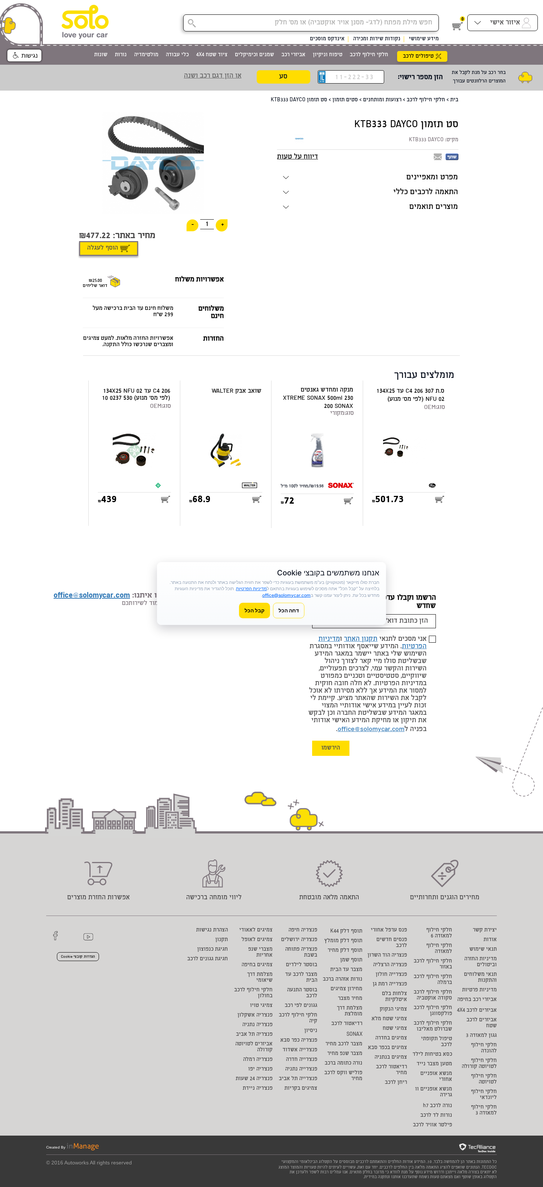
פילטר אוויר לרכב (432, 1125)
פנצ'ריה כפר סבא (298, 1041)
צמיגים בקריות (300, 1089)
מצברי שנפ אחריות (260, 952)
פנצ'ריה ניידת (258, 1089)
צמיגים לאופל (257, 940)
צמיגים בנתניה (391, 1058)
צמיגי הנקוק (393, 1009)
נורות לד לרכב (436, 1116)
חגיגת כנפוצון (212, 950)
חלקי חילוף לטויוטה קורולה (479, 1064)
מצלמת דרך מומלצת (349, 1011)
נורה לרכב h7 (437, 1106)
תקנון (221, 940)
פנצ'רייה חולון (391, 975)
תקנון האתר (361, 639)
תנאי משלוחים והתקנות (480, 978)
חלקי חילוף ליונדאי (484, 1095)
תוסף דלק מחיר (345, 951)
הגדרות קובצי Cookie (78, 957)
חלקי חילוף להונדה (484, 1048)
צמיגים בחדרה (391, 1038)
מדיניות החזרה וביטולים (480, 962)
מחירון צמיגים (346, 989)
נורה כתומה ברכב (343, 1063)
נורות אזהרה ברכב (342, 980)
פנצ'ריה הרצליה (390, 965)
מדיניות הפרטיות (251, 588)
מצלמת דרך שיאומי (260, 978)
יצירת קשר (485, 930)
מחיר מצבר (350, 999)
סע (283, 77)
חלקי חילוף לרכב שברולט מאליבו (433, 1026)
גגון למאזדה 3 (481, 1036)
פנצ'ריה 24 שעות (254, 1079)
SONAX (354, 1035)
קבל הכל (254, 610)
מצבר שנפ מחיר (344, 1054)
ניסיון (310, 1031)
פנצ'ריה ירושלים (299, 940)
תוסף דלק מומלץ (343, 941)
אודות (490, 940)
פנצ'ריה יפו (260, 1069)
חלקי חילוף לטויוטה (484, 1079)
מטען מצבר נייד (434, 1064)
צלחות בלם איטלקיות (394, 997)
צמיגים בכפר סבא (387, 1048)
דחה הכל (289, 610)
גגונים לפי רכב (301, 1006)
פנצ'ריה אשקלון (255, 1015)
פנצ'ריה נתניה (257, 1025)
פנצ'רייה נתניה (301, 1069)
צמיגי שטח (395, 1029)
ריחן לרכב (396, 1083)
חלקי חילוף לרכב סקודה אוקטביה (433, 995)
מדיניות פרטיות (479, 990)
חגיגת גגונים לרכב (207, 959)
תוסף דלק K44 (346, 931)
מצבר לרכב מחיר (343, 1044)
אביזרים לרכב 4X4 (477, 1011)
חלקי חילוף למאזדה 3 (484, 1110)
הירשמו (330, 748)
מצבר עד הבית (346, 970)
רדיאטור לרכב (346, 1024)
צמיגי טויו (261, 1006)
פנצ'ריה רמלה (258, 1060)
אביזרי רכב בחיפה (477, 1000)
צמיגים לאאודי (256, 930)
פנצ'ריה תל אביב (254, 1035)
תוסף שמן (351, 960)
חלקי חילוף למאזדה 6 (439, 933)
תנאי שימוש (483, 950)
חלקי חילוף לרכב (426, 100)
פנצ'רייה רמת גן (390, 984)
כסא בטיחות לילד (432, 1055)
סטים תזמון (345, 100)
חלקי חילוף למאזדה (439, 949)
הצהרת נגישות (212, 930)
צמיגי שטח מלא (389, 1019)
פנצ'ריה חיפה (302, 930)
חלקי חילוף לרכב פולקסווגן (433, 1011)
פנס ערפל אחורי (389, 930)
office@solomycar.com (371, 729)
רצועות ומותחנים (382, 100)
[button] (24, 55)
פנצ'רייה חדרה (301, 1060)
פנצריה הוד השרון (387, 955)
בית (454, 100)
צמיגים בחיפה (257, 965)
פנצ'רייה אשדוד (300, 1050)
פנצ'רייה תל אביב (298, 1079)
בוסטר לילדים (301, 965)
